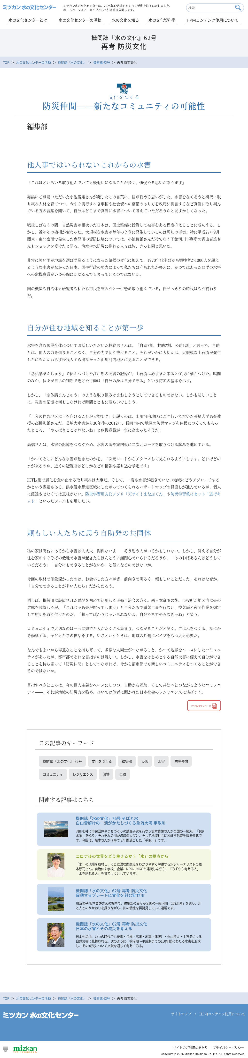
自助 (122, 774)
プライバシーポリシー (228, 1047)
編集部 (127, 761)
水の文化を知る (125, 20)
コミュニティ (53, 774)
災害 (144, 761)
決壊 (106, 774)
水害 (161, 761)
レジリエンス (83, 774)
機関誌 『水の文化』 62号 (62, 761)
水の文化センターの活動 (80, 20)
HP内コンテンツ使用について (213, 20)
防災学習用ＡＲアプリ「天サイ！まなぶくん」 (126, 494)
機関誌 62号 (101, 62)
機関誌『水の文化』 (72, 62)
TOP (6, 62)
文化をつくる (102, 761)
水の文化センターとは (27, 20)
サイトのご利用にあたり (190, 1047)
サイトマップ (181, 1013)
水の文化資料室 (162, 20)
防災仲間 (181, 761)
